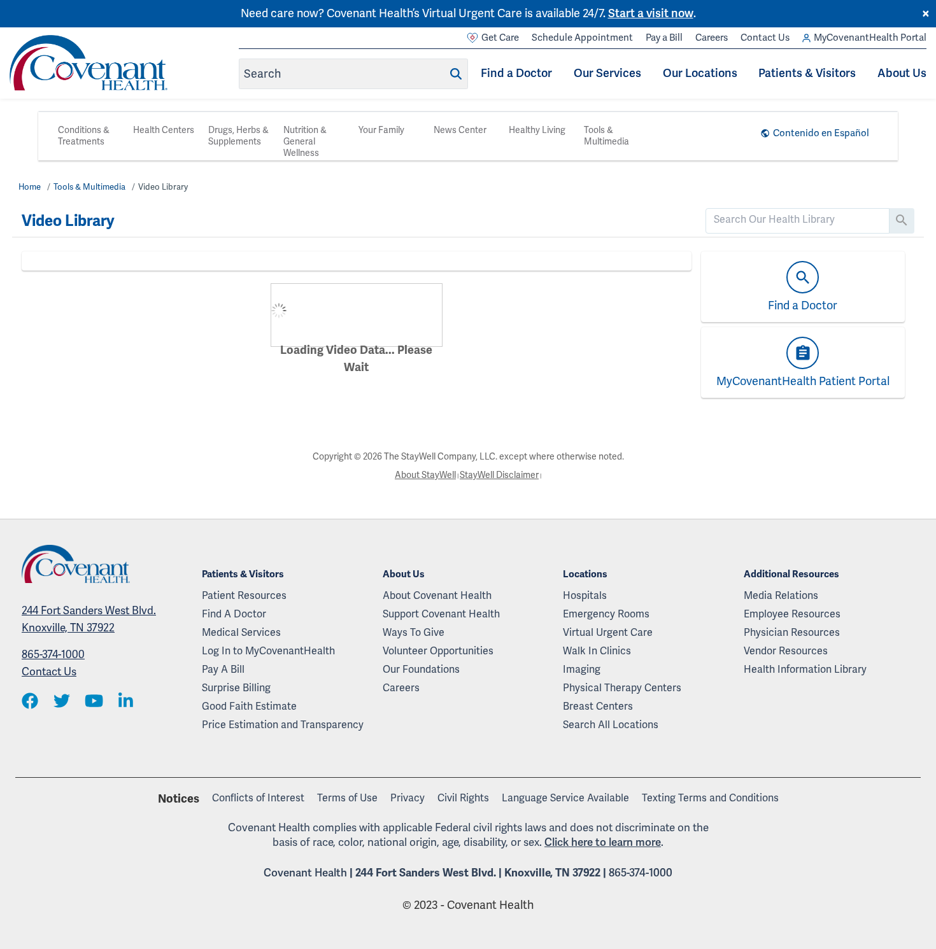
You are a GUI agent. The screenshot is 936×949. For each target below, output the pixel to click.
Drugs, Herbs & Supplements (238, 136)
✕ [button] (926, 14)
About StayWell (425, 475)
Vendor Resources (786, 651)
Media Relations (781, 595)
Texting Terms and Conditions (710, 798)
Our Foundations (421, 669)
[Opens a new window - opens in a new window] (30, 702)
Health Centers (163, 130)
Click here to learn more (602, 842)
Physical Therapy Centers (622, 688)
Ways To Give (413, 632)
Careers (711, 37)
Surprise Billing (236, 688)
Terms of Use (347, 798)
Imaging (581, 669)
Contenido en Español (821, 133)
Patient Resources (244, 595)
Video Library (163, 187)
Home (29, 187)
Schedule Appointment (582, 37)
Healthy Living (537, 130)
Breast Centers (598, 706)
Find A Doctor (234, 614)
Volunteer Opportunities (438, 651)
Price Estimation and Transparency (283, 725)
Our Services (607, 73)
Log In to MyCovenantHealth (268, 651)
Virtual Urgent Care (608, 632)
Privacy (407, 798)
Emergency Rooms (606, 614)
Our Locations (700, 73)
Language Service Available (565, 798)
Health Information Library (805, 669)
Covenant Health (305, 873)
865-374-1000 (53, 654)
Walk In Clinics (597, 651)
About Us (901, 73)
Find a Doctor (516, 73)
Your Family (381, 130)
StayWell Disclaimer (499, 475)
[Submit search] (456, 74)
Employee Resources (792, 614)
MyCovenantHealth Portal (870, 37)
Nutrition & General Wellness (305, 141)
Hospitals (585, 595)
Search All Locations (610, 725)
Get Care (500, 37)
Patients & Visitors (807, 73)
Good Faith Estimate (249, 706)
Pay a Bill (664, 37)
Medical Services (241, 632)
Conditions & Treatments (84, 136)
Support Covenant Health (441, 614)
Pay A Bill (223, 669)
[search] (797, 219)
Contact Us (765, 37)
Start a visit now (650, 13)
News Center (460, 130)
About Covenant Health (437, 595)
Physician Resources (792, 632)
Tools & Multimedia (606, 136)
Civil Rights (463, 798)
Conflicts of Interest (258, 798)
